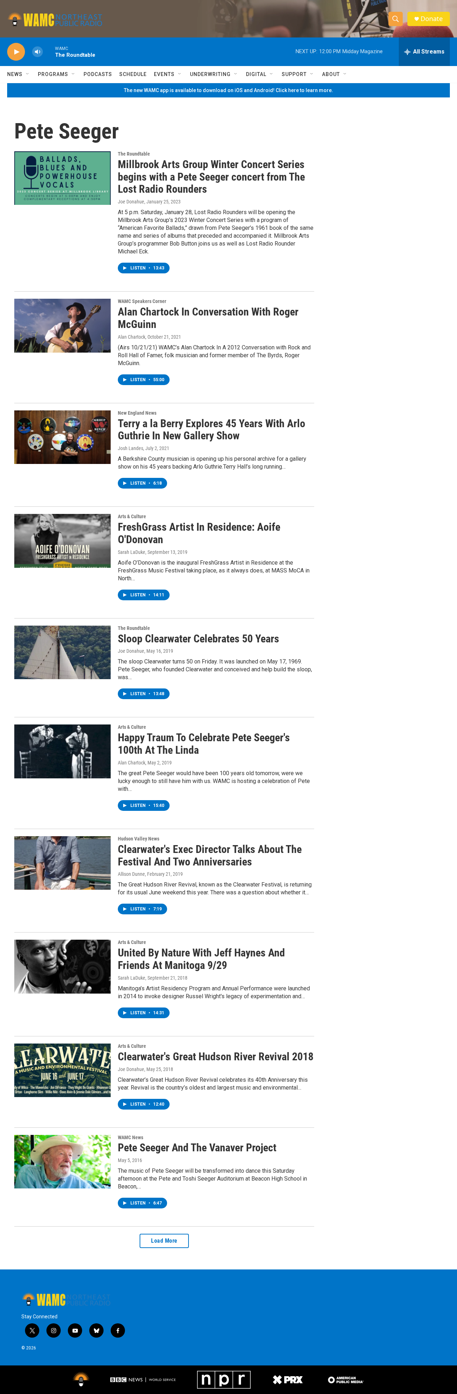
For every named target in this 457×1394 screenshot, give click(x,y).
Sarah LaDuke (131, 552)
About (331, 74)
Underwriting (210, 74)
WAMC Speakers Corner (142, 301)
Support (294, 74)
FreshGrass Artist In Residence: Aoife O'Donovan (199, 533)
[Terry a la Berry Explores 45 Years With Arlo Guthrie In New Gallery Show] (62, 437)
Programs (53, 74)
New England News (137, 413)
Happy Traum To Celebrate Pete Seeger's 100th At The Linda (204, 743)
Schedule (133, 74)
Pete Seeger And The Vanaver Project (197, 1147)
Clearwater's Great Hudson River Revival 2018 (215, 1056)
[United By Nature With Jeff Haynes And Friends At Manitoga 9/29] (62, 966)
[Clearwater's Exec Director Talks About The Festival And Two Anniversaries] (62, 863)
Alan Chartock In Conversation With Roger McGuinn (208, 317)
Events (164, 74)
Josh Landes (130, 448)
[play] (16, 52)
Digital (256, 74)
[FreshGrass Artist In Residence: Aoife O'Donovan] (62, 540)
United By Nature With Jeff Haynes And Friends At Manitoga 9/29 (201, 958)
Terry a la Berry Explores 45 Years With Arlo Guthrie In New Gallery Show (211, 429)
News (14, 74)
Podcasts (98, 74)
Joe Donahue (131, 201)
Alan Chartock (131, 337)
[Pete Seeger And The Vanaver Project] (62, 1161)
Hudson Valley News (138, 839)
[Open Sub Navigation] (28, 74)
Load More (164, 1240)
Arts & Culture (132, 516)
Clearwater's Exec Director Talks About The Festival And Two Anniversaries (210, 855)
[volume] (37, 52)
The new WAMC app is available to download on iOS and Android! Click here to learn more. (228, 90)
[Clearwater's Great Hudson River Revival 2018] (62, 1070)
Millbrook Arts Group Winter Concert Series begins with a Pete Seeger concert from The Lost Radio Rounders (211, 177)
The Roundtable (134, 154)
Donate (432, 18)
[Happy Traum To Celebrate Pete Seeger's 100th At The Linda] (62, 751)
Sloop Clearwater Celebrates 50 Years (198, 638)
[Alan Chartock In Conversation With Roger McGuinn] (62, 325)
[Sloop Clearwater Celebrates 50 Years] (62, 652)
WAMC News (130, 1137)
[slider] (49, 51)
